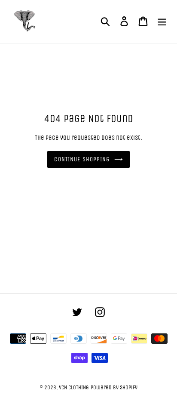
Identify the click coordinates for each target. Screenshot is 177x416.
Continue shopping (82, 159)
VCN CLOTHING (74, 387)
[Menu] (162, 21)
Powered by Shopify (114, 387)
